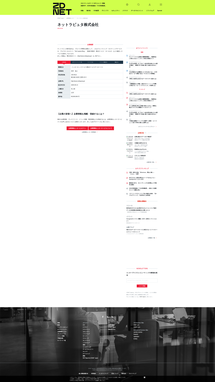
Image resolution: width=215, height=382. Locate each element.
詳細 (97, 380)
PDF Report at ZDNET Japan (90, 358)
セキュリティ (116, 10)
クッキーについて (103, 373)
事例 (58, 325)
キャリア (85, 351)
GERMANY (136, 336)
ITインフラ (105, 10)
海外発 (89, 10)
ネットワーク (86, 340)
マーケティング (87, 347)
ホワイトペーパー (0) (77, 62)
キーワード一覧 (61, 340)
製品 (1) (116, 62)
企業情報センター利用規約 (89, 132)
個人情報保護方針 (83, 373)
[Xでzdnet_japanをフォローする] (107, 317)
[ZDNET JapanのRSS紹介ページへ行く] (112, 317)
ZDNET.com (137, 327)
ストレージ (86, 338)
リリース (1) (90, 62)
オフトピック (86, 353)
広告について (114, 373)
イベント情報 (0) (103, 62)
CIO (84, 325)
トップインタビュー (62, 327)
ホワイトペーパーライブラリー (146, 126)
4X (109, 322)
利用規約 (93, 373)
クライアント (86, 329)
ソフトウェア (150, 10)
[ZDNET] (66, 7)
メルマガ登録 (142, 286)
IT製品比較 (60, 338)
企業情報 (64, 62)
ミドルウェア (86, 342)
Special (159, 10)
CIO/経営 (96, 10)
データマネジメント (137, 10)
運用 (84, 344)
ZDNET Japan (60, 18)
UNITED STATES (138, 332)
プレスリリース (61, 333)
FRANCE (136, 334)
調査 (84, 355)
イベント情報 (60, 336)
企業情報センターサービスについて (101, 128)
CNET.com (136, 325)
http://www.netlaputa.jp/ (78, 81)
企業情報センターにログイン (77, 128)
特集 (82, 10)
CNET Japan (142, 296)
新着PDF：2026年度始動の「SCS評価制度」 (93, 5)
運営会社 (123, 373)
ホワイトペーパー (62, 329)
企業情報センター (70, 18)
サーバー (85, 336)
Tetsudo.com (111, 329)
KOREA (135, 338)
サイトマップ (132, 373)
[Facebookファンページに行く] (102, 317)
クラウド (125, 10)
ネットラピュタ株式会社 (82, 18)
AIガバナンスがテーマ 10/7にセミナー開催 (93, 3)
